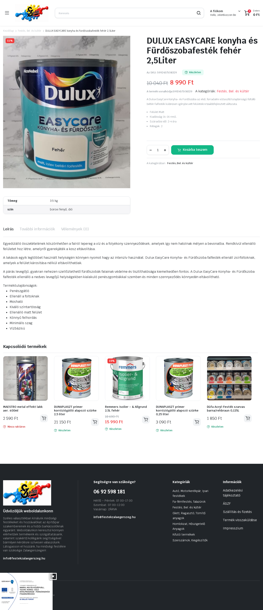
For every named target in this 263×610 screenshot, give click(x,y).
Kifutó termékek (184, 534)
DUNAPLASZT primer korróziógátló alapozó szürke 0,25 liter (177, 410)
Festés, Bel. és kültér (29, 30)
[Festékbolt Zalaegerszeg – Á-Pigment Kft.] (32, 13)
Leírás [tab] (8, 229)
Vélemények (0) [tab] (75, 229)
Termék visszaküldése (240, 520)
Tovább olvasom (44, 418)
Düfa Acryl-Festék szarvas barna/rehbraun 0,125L (226, 408)
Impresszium (233, 528)
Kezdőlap (8, 30)
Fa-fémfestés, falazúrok (189, 501)
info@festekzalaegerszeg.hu (24, 558)
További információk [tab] (37, 229)
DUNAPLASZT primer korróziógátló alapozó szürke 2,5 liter (75, 410)
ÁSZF (227, 503)
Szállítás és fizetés (237, 512)
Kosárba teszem (195, 150)
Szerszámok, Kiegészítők (190, 540)
